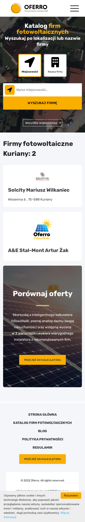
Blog (42, 431)
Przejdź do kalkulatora (42, 359)
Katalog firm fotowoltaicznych (42, 423)
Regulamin (42, 447)
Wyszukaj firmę (42, 103)
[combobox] (42, 89)
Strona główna (42, 414)
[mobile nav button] (74, 8)
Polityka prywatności (42, 439)
